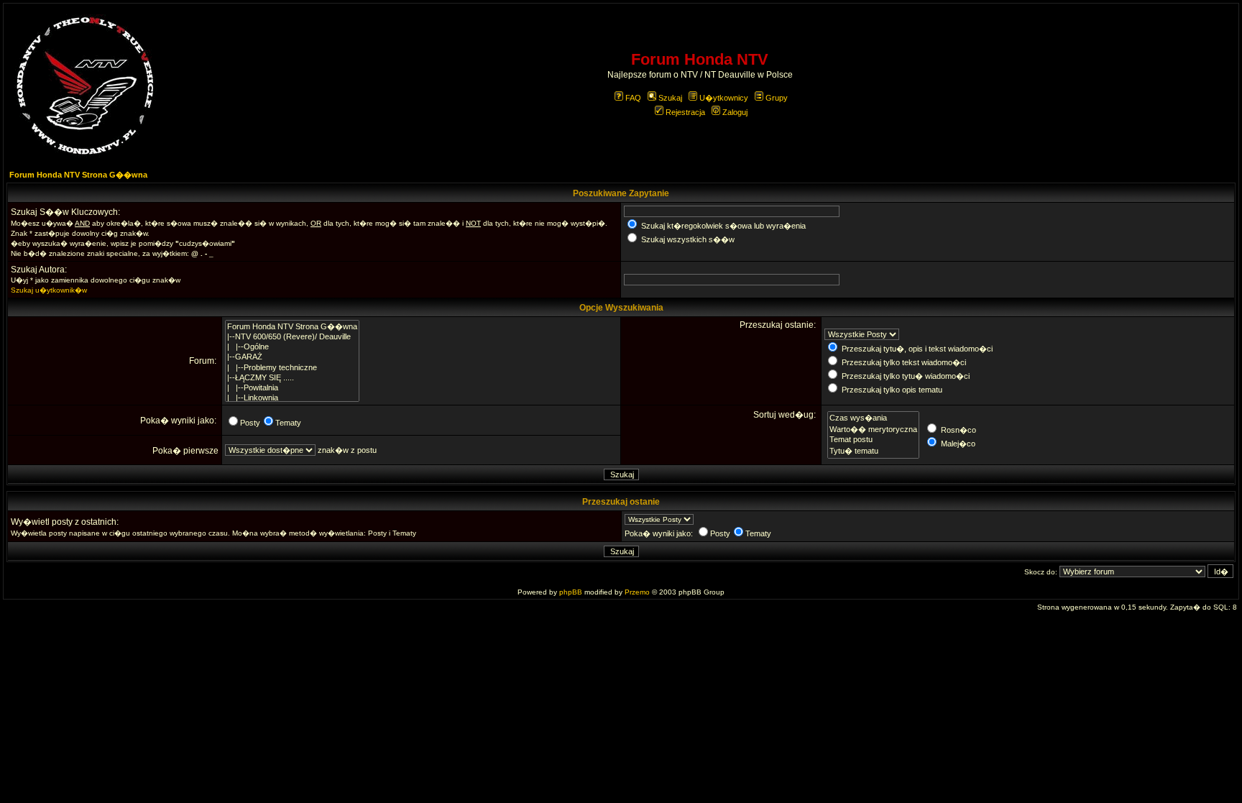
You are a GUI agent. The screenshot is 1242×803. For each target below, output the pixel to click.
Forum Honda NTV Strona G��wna (78, 174)
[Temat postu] (873, 440)
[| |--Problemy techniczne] (292, 368)
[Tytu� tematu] (873, 450)
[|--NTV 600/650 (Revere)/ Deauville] (292, 337)
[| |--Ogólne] (292, 347)
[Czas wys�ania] (873, 417)
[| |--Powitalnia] (292, 388)
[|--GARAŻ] (292, 357)
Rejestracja (685, 112)
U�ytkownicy (723, 97)
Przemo (637, 592)
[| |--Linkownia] (292, 398)
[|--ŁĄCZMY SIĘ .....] (292, 378)
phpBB (570, 592)
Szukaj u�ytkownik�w (49, 290)
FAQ (633, 97)
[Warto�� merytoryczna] (873, 429)
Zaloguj (735, 112)
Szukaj (670, 97)
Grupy (776, 97)
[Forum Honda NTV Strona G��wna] (292, 326)
